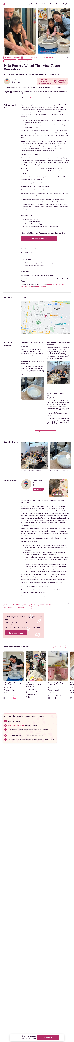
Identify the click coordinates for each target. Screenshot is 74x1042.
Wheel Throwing (46, 57)
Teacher (39, 97)
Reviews (32, 97)
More (45, 97)
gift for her (51, 284)
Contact (59, 4)
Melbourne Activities (12, 57)
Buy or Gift (48, 1037)
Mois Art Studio (17, 80)
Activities (35, 4)
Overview (25, 97)
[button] (40, 31)
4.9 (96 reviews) (30, 1036)
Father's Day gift (27, 286)
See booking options (39, 238)
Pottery (34, 57)
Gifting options (16, 633)
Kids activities (10, 61)
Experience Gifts (24, 61)
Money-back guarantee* (16, 725)
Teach (52, 4)
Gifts (44, 4)
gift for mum (60, 284)
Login (65, 4)
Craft (26, 57)
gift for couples (40, 286)
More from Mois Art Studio (16, 646)
